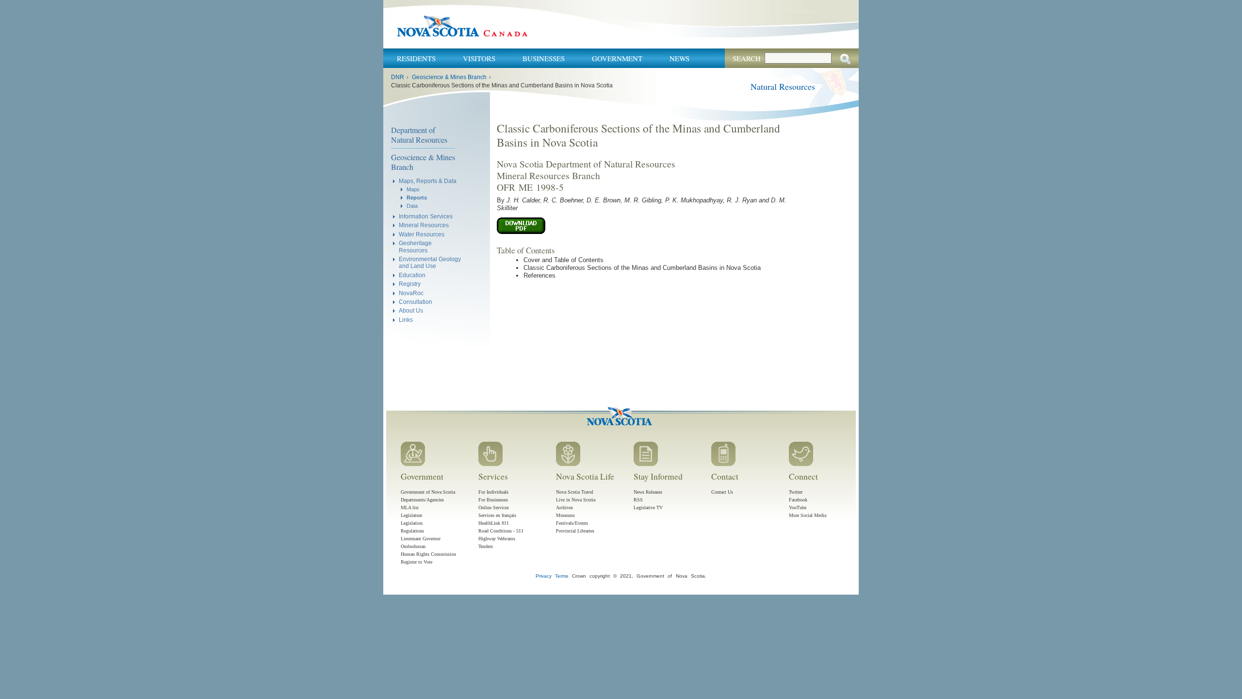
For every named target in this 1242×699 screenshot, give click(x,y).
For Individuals (493, 492)
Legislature (411, 515)
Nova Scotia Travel (574, 492)
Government (617, 58)
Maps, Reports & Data (428, 181)
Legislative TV (648, 507)
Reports (417, 197)
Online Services (493, 507)
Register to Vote (416, 562)
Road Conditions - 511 (500, 530)
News (679, 58)
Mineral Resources (424, 225)
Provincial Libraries (575, 530)
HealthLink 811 (493, 523)
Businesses (544, 58)
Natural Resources (783, 86)
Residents (416, 58)
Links (406, 319)
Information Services (426, 216)
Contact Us (722, 492)
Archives (564, 507)
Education (412, 275)
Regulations (412, 530)
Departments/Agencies (422, 499)
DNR (397, 77)
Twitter (795, 492)
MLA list (410, 507)
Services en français (497, 515)
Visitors (479, 58)
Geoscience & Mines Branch (449, 77)
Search (747, 58)
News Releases (648, 492)
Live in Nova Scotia (575, 499)
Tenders (485, 546)
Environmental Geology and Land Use (430, 262)
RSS (638, 499)
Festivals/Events (572, 523)
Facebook (798, 499)
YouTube (797, 507)
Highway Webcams (496, 538)
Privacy (544, 576)
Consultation (415, 302)
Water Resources (421, 234)
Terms (561, 576)
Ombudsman (413, 546)
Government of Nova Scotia (428, 492)
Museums (565, 515)
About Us (411, 310)
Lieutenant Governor (421, 538)
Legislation (412, 523)
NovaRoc (411, 293)
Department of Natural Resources (419, 135)
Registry (410, 284)
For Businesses (493, 499)
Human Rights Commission (428, 554)
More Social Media (807, 515)
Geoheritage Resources (415, 246)
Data (412, 206)
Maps (413, 189)
